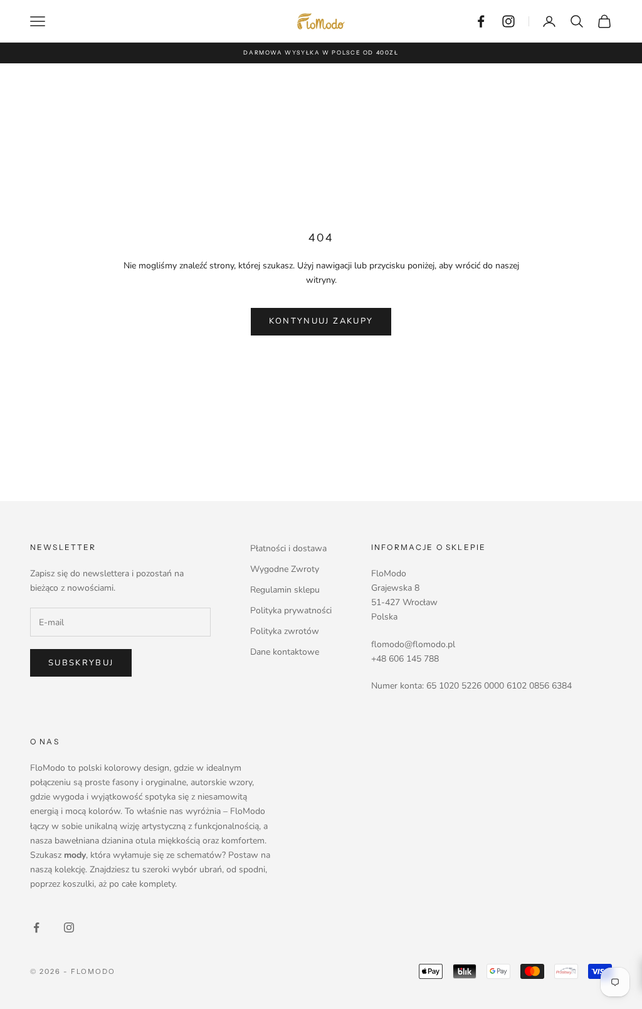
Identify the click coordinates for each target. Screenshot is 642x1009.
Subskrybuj (80, 662)
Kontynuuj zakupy (321, 321)
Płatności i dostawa (288, 548)
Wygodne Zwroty (284, 569)
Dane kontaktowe (284, 652)
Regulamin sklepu (285, 590)
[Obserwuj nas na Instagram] (508, 21)
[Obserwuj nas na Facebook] (480, 21)
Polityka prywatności (291, 610)
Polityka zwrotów (284, 631)
